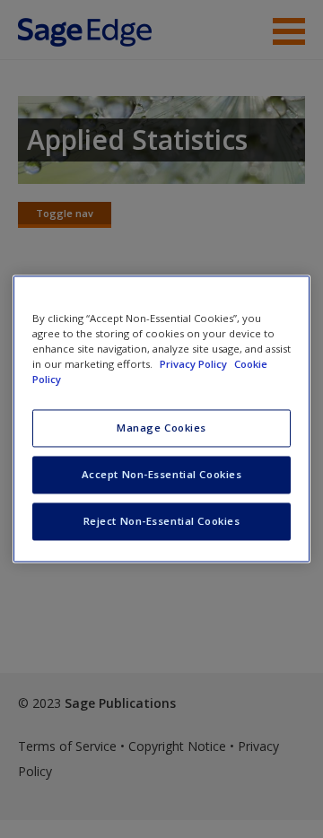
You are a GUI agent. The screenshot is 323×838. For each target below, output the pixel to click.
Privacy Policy (195, 364)
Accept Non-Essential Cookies (162, 475)
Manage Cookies (161, 428)
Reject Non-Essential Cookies (161, 521)
